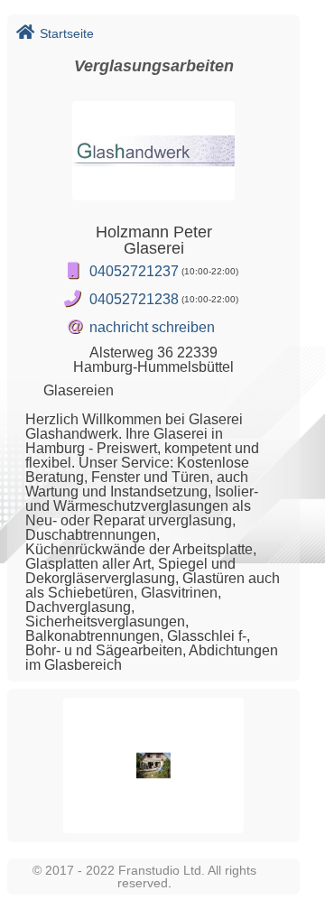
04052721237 (134, 271)
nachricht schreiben (152, 327)
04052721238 (134, 299)
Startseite (67, 33)
